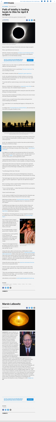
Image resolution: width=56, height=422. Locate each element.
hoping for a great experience (25, 73)
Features (19, 284)
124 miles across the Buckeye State (25, 52)
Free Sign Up (30, 60)
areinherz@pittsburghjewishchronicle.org (25, 278)
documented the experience (23, 199)
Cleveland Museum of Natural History (18, 107)
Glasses (30, 284)
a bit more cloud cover (27, 69)
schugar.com (30, 378)
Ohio (26, 284)
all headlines (15, 284)
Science (23, 284)
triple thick (4, 211)
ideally (10, 155)
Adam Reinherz (6, 19)
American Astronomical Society (27, 262)
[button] (54, 1)
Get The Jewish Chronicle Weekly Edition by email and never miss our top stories (13, 60)
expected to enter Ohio (26, 86)
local (11, 284)
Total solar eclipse (6, 284)
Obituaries (4, 407)
